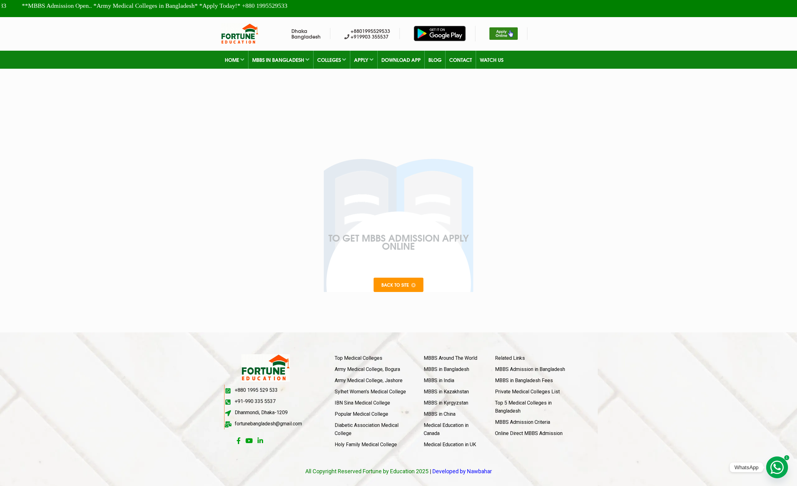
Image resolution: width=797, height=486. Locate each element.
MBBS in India (439, 380)
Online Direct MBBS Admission (529, 433)
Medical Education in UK (450, 444)
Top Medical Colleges (358, 358)
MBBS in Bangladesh (278, 59)
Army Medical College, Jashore (369, 380)
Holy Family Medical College (366, 444)
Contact (460, 59)
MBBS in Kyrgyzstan (446, 403)
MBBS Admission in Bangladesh (530, 369)
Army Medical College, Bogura (367, 369)
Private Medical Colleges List (527, 392)
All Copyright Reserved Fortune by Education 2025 (366, 471)
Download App (401, 59)
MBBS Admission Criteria (522, 422)
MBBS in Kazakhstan (446, 392)
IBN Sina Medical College (362, 403)
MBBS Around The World (450, 358)
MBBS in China (439, 414)
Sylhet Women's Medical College (370, 392)
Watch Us (491, 59)
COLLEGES (329, 59)
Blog (434, 59)
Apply (362, 59)
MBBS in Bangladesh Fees (524, 380)
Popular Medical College (361, 414)
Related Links (510, 358)
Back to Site (395, 284)
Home (232, 59)
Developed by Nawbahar (462, 471)
